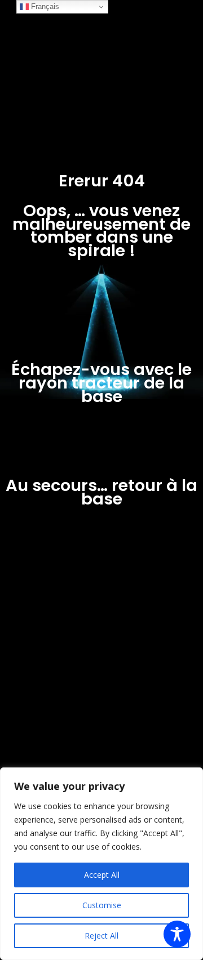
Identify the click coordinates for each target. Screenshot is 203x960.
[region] (101, 863)
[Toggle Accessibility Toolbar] (177, 934)
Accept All (102, 874)
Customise (101, 905)
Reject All (101, 935)
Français (44, 6)
